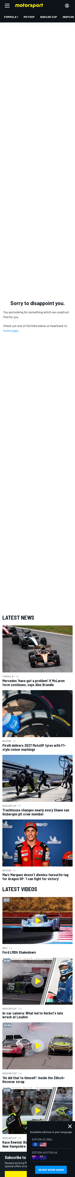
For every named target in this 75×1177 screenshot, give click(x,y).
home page (10, 330)
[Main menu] (7, 5)
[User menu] (67, 6)
